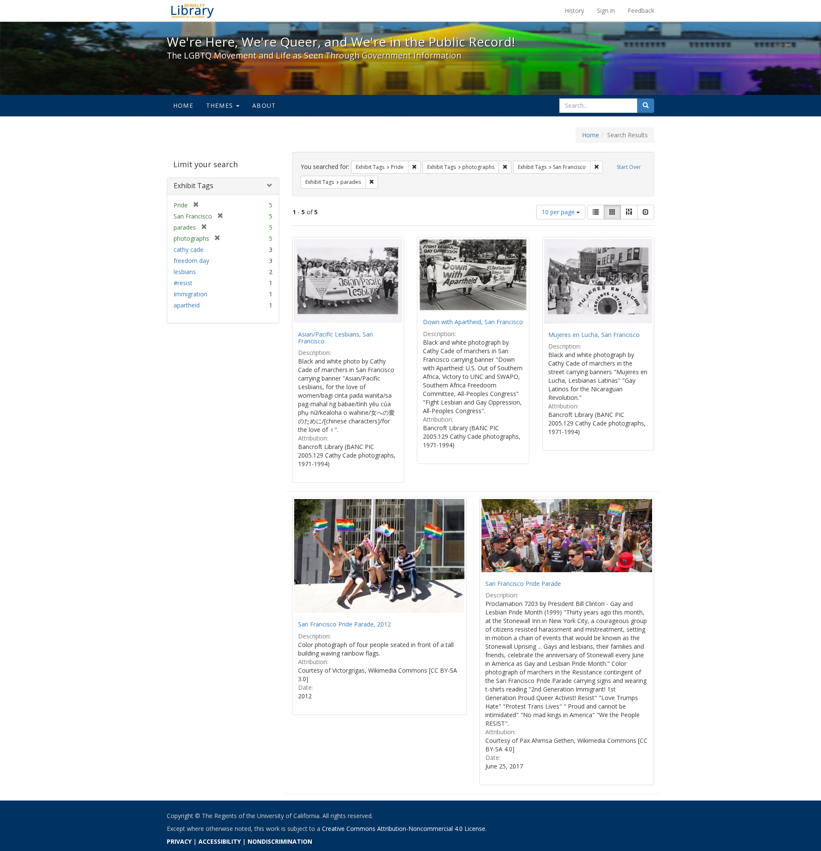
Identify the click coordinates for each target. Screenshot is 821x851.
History (574, 10)
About (264, 105)
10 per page (559, 212)
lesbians (185, 272)
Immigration (190, 294)
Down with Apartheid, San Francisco (473, 322)
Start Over (629, 167)
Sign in (606, 10)
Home (183, 105)
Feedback (641, 10)
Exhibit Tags (193, 185)
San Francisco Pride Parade (523, 583)
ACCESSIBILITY (219, 841)
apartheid (187, 305)
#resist (183, 283)
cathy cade (189, 249)
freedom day (191, 261)
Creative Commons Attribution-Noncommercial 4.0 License (403, 828)
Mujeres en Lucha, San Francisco (594, 335)
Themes (220, 105)
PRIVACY (179, 841)
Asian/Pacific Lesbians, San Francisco (335, 337)
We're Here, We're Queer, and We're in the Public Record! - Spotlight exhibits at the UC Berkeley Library (192, 10)
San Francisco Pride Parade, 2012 (344, 624)
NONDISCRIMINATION (280, 841)
